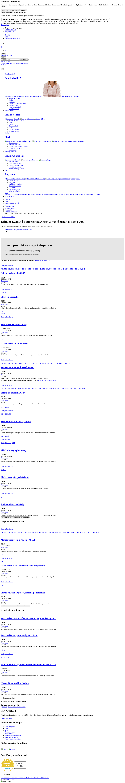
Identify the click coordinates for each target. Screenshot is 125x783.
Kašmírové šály (13, 180)
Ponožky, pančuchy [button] (11, 151)
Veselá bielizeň (13, 126)
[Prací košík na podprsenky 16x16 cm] (62, 631)
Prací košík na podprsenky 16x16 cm (19, 635)
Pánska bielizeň (12, 114)
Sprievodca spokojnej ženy (13, 38)
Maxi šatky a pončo (15, 186)
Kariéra (7, 730)
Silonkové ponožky (15, 163)
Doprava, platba (10, 732)
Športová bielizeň (14, 129)
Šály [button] (6, 170)
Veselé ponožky (13, 162)
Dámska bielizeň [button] (10, 74)
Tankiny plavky (13, 143)
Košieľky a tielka (14, 105)
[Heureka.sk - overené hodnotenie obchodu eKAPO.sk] (7, 771)
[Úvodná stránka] (6, 55)
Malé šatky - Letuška (15, 184)
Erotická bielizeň (14, 109)
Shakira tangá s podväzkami (15, 477)
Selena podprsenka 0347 (13, 273)
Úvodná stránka (6, 778)
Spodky (11, 124)
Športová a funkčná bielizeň (17, 103)
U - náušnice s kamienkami (14, 343)
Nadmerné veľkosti (15, 98)
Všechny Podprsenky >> (42, 260)
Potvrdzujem (5, 25)
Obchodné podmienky (11, 737)
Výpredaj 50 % (9, 196)
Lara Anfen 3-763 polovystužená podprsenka (23, 565)
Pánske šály (12, 187)
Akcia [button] (6, 193)
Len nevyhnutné (14, 10)
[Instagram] (5, 43)
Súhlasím (23, 10)
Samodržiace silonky (15, 167)
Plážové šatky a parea (15, 148)
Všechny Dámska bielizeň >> (47, 380)
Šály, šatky (10, 174)
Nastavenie (5, 10)
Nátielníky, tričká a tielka (16, 120)
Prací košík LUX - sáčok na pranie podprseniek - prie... (28, 618)
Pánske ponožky (14, 131)
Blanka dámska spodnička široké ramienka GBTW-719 (28, 664)
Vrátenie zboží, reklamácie (13, 735)
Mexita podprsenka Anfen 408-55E (18, 540)
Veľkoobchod (9, 734)
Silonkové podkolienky (16, 165)
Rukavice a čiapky (14, 191)
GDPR (27, 778)
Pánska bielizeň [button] (9, 110)
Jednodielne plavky (15, 144)
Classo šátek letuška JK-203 (15, 683)
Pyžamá (11, 122)
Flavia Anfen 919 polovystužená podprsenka (23, 592)
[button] (1, 47)
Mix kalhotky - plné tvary (13, 450)
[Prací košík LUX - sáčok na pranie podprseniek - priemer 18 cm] (62, 614)
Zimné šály (12, 182)
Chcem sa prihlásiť (6, 718)
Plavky (11, 100)
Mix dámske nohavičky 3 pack (16, 421)
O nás (6, 37)
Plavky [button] (7, 133)
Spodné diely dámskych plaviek (18, 146)
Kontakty (7, 35)
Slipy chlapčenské (10, 297)
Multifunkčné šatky (15, 189)
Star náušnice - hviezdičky (14, 324)
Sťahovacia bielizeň (15, 107)
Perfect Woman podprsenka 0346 (17, 367)
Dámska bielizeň (13, 78)
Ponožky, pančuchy (14, 156)
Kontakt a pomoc (10, 726)
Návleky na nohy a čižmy (16, 169)
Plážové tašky (13, 150)
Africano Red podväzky (12, 504)
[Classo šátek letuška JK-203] (62, 677)
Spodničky (12, 102)
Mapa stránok (34, 778)
